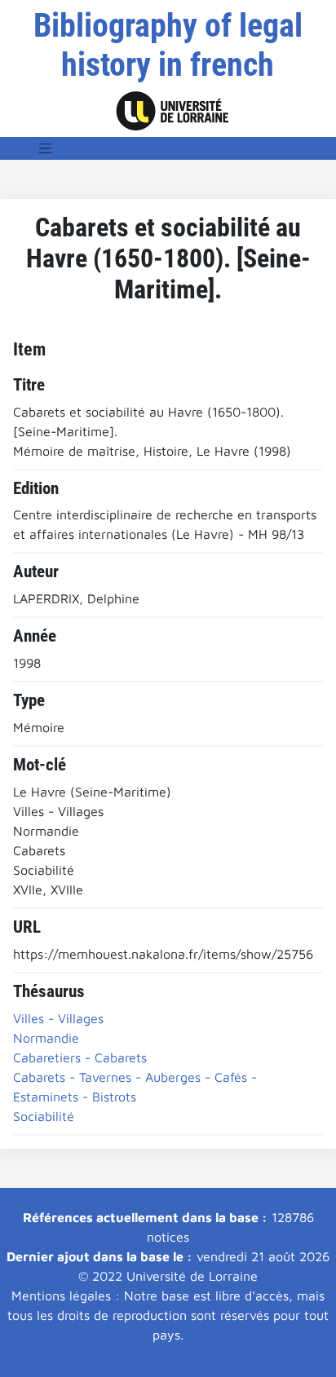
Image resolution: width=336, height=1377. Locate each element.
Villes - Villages (58, 1018)
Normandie (46, 1038)
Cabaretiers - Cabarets (80, 1057)
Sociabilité (43, 1116)
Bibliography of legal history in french (168, 45)
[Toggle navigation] (46, 148)
